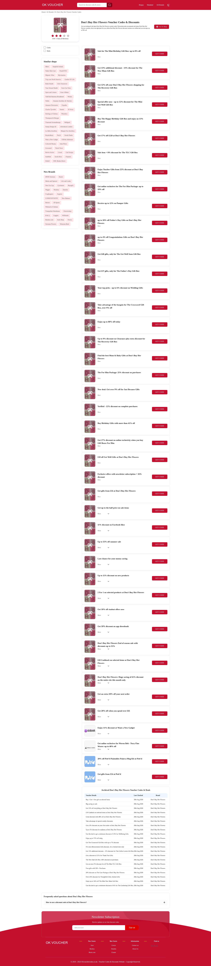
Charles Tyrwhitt (50, 109)
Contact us (135, 945)
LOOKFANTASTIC (51, 198)
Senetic (62, 109)
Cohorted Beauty (50, 144)
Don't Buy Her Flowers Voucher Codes (69, 12)
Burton (47, 202)
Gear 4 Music (64, 92)
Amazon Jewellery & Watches (62, 101)
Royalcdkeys (49, 135)
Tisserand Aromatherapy (53, 122)
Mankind (150, 5)
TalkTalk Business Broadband (54, 96)
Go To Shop (163, 27)
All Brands (160, 5)
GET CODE (159, 54)
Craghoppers (49, 194)
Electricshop (67, 211)
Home (43, 12)
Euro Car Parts (66, 88)
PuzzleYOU (63, 71)
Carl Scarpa (69, 152)
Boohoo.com (49, 220)
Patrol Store (59, 148)
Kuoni (61, 177)
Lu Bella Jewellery (51, 131)
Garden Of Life (69, 79)
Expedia (64, 105)
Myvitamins (61, 75)
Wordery (56, 190)
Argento (59, 194)
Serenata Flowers (50, 224)
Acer (92, 945)
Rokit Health (49, 84)
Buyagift (70, 185)
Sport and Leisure (50, 92)
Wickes (70, 96)
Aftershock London (66, 127)
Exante (114, 952)
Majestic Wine (49, 75)
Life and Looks (66, 181)
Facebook (154, 946)
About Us (135, 949)
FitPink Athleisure (67, 139)
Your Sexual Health (51, 88)
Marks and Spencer (51, 181)
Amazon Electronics (51, 105)
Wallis (47, 101)
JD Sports (57, 202)
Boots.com (92, 952)
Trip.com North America (53, 79)
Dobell (47, 161)
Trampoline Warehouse (52, 211)
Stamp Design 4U (50, 127)
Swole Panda (69, 135)
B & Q (47, 215)
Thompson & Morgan (52, 118)
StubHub (48, 157)
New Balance (66, 198)
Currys (114, 945)
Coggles (55, 215)
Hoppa (141, 5)
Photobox (64, 114)
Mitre (47, 66)
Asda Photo (63, 144)
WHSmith (65, 215)
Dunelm (65, 190)
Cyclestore (61, 185)
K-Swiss (70, 109)
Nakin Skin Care (50, 71)
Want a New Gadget (51, 139)
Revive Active (49, 152)
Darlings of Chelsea (51, 114)
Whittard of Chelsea (51, 207)
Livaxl (60, 152)
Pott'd (59, 135)
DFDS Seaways (50, 177)
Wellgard (67, 122)
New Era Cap (49, 185)
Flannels (68, 157)
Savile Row (58, 157)
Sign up (132, 927)
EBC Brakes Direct (59, 161)
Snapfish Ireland (58, 66)
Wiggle (47, 190)
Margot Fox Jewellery (68, 131)
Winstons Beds (64, 224)
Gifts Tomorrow (62, 84)
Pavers (70, 220)
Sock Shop (60, 220)
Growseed (48, 148)
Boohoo (92, 949)
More (99, 57)
